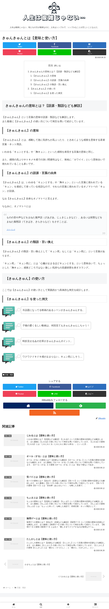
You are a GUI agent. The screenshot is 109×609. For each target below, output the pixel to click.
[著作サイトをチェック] (28, 406)
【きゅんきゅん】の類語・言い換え (50, 84)
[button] (89, 52)
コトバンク (11, 230)
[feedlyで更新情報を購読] (81, 406)
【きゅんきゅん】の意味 (44, 76)
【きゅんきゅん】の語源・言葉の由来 (51, 80)
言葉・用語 (9, 375)
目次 (50, 65)
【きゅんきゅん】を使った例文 (47, 93)
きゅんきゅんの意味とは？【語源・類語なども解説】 (55, 71)
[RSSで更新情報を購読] (54, 413)
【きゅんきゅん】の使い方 (43, 88)
